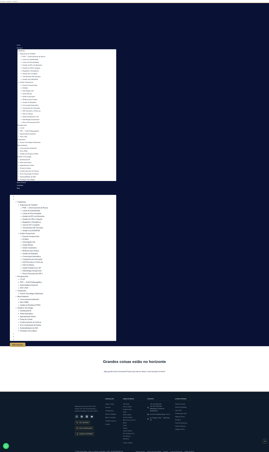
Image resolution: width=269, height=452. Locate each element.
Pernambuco (127, 436)
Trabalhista (21, 51)
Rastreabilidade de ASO (28, 177)
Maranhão (126, 439)
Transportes (21, 139)
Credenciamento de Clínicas (29, 171)
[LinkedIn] (87, 417)
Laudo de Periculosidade (30, 62)
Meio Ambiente (22, 145)
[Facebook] (82, 417)
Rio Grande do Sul (128, 433)
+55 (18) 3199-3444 (156, 406)
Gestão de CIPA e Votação (31, 68)
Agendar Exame (180, 416)
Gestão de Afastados (29, 102)
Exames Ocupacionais (29, 85)
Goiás (125, 412)
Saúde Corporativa (28, 96)
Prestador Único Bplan (27, 179)
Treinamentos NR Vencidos (31, 76)
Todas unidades (128, 443)
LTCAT (22, 128)
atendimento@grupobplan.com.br (160, 414)
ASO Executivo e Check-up (31, 111)
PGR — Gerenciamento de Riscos (33, 56)
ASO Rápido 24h (28, 91)
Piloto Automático (25, 162)
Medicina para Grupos (29, 99)
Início (18, 45)
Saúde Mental (27, 94)
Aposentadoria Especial (28, 134)
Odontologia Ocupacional (30, 119)
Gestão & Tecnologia (24, 157)
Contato (107, 424)
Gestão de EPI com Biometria (32, 65)
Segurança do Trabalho (28, 54)
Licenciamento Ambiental (28, 148)
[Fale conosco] (6, 446)
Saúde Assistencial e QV (30, 117)
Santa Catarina (127, 431)
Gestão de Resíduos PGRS (29, 154)
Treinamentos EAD (181, 413)
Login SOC (178, 410)
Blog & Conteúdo (110, 417)
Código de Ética (180, 429)
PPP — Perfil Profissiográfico (29, 131)
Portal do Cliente (25, 168)
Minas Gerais (127, 414)
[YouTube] (92, 417)
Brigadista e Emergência (30, 71)
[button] (63, 193)
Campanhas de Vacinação (31, 108)
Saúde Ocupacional (26, 82)
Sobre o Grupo (109, 404)
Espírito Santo (127, 409)
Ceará (125, 425)
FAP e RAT (23, 137)
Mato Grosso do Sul (129, 420)
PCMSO (25, 88)
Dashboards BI (25, 159)
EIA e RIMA (24, 151)
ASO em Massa (27, 114)
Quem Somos (21, 182)
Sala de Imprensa (180, 426)
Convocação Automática (30, 105)
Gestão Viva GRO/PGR (30, 79)
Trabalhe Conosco (110, 421)
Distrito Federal (127, 417)
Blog (18, 188)
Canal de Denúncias (181, 423)
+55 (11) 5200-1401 (156, 404)
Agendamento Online (27, 165)
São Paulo (126, 404)
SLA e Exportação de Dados (29, 174)
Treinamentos (109, 411)
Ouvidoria (178, 420)
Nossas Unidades (110, 414)
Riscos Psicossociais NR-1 (31, 122)
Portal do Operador (181, 407)
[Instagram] (77, 417)
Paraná (125, 428)
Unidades (20, 185)
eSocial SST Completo (29, 74)
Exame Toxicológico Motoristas (30, 142)
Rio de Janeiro (127, 406)
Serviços (19, 48)
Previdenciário (22, 125)
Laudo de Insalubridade (30, 59)
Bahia (125, 423)
